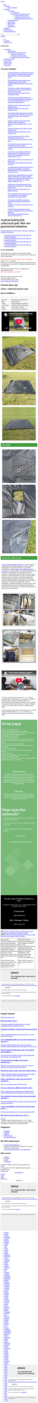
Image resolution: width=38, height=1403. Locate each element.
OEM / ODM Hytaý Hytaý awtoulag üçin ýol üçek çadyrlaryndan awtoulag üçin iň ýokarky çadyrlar (17, 932)
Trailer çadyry (12, 26)
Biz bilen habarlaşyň (10, 31)
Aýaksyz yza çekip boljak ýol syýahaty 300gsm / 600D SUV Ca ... (19, 180)
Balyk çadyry (11, 23)
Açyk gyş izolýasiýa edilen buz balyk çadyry (17, 1088)
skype (2, 1177)
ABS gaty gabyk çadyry (21, 15)
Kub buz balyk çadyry (9, 1021)
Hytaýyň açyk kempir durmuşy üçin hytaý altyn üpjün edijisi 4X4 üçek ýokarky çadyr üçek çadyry (18, 935)
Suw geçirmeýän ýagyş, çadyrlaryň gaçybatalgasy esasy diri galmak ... (17, 196)
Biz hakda (7, 6)
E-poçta (3, 1174)
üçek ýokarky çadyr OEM (19, 569)
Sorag (2, 281)
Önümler (6, 9)
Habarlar (6, 28)
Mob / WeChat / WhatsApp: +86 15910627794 (17, 1149)
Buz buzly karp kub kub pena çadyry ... (15, 1115)
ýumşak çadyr (15, 12)
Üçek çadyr (11, 11)
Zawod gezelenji (12, 7)
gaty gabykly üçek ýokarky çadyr (20, 14)
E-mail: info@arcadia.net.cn (12, 1145)
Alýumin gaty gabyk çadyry (22, 17)
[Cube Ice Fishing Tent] (8, 1017)
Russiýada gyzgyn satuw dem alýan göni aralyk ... (19, 1071)
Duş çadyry (11, 25)
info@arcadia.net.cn (19, 915)
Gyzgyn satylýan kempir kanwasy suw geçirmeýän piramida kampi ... (18, 101)
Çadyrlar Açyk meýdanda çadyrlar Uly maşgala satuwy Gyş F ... (18, 155)
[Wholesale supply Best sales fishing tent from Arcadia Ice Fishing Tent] (19, 1103)
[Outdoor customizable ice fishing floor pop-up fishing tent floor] (19, 1036)
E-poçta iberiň (14, 281)
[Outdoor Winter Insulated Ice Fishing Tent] (14, 1084)
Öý (5, 4)
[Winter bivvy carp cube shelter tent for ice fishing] (18, 1112)
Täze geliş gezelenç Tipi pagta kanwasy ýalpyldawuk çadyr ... (19, 93)
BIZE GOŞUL (8, 30)
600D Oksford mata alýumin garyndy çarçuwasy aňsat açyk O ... (18, 214)
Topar (2, 1176)
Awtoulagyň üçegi (13, 20)
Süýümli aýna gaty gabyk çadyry (24, 18)
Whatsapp (7, 281)
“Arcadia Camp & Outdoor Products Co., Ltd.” (15, 564)
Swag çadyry (11, 22)
